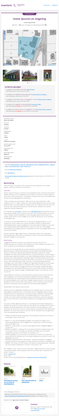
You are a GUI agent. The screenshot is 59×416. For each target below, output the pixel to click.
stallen (21, 166)
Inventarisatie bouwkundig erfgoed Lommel (16, 176)
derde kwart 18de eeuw (16, 169)
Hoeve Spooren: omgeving (44, 99)
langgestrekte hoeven (43, 164)
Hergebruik (55, 5)
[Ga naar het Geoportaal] (5, 36)
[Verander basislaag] (5, 39)
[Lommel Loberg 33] (11, 75)
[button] (28, 83)
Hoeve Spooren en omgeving (39, 94)
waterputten (27, 166)
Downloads (46, 5)
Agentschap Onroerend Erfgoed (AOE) (36, 357)
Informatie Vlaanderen (52, 65)
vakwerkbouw (11, 173)
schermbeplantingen (14, 166)
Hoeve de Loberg (36, 104)
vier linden (18, 211)
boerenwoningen (14, 164)
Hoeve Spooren (31, 89)
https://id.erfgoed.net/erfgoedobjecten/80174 (16, 396)
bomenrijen (23, 164)
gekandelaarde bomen (31, 164)
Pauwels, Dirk (12, 354)
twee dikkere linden (36, 211)
